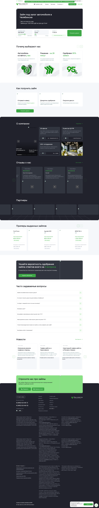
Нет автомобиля (56, 254)
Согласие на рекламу (47, 261)
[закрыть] (60, 241)
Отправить (49, 265)
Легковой (41, 254)
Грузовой (48, 254)
